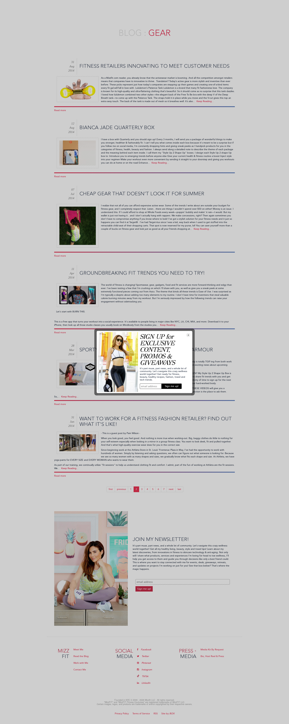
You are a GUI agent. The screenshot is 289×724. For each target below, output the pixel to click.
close (188, 335)
